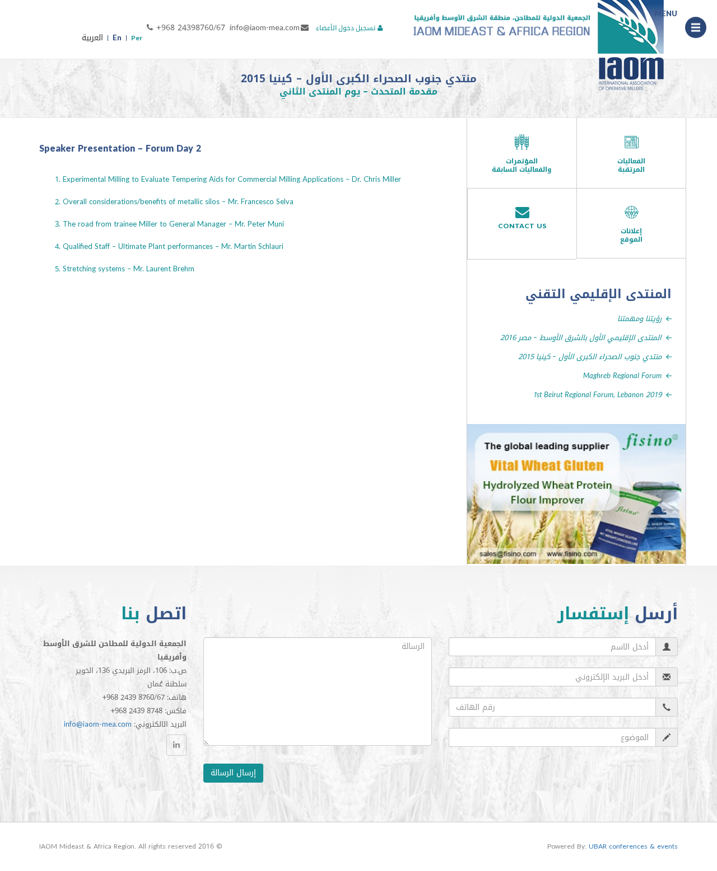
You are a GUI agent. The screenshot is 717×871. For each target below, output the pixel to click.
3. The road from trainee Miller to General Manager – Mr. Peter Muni (169, 224)
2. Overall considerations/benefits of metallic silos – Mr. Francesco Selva (174, 202)
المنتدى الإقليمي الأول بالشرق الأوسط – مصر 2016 (581, 338)
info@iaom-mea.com (265, 27)
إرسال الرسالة (233, 772)
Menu (695, 29)
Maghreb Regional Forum (622, 376)
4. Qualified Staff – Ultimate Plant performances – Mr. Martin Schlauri (169, 246)
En (117, 37)
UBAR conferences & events (633, 846)
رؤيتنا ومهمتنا (639, 319)
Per (136, 38)
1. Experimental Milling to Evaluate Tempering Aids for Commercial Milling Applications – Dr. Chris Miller (228, 179)
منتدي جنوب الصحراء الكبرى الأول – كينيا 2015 (590, 357)
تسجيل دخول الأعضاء (345, 28)
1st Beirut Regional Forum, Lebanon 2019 (597, 395)
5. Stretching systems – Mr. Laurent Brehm (124, 269)
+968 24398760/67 (190, 27)
